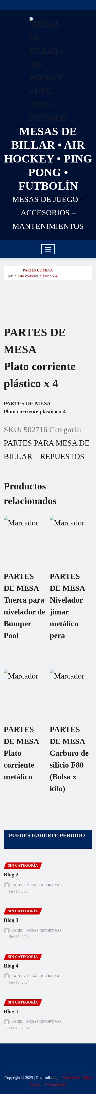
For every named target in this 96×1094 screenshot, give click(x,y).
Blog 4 (11, 966)
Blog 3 (11, 920)
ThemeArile (56, 1085)
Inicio (12, 276)
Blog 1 (11, 1011)
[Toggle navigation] (48, 249)
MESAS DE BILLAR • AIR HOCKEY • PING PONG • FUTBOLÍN (48, 158)
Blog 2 (11, 874)
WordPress (71, 1078)
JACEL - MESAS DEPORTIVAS (37, 885)
